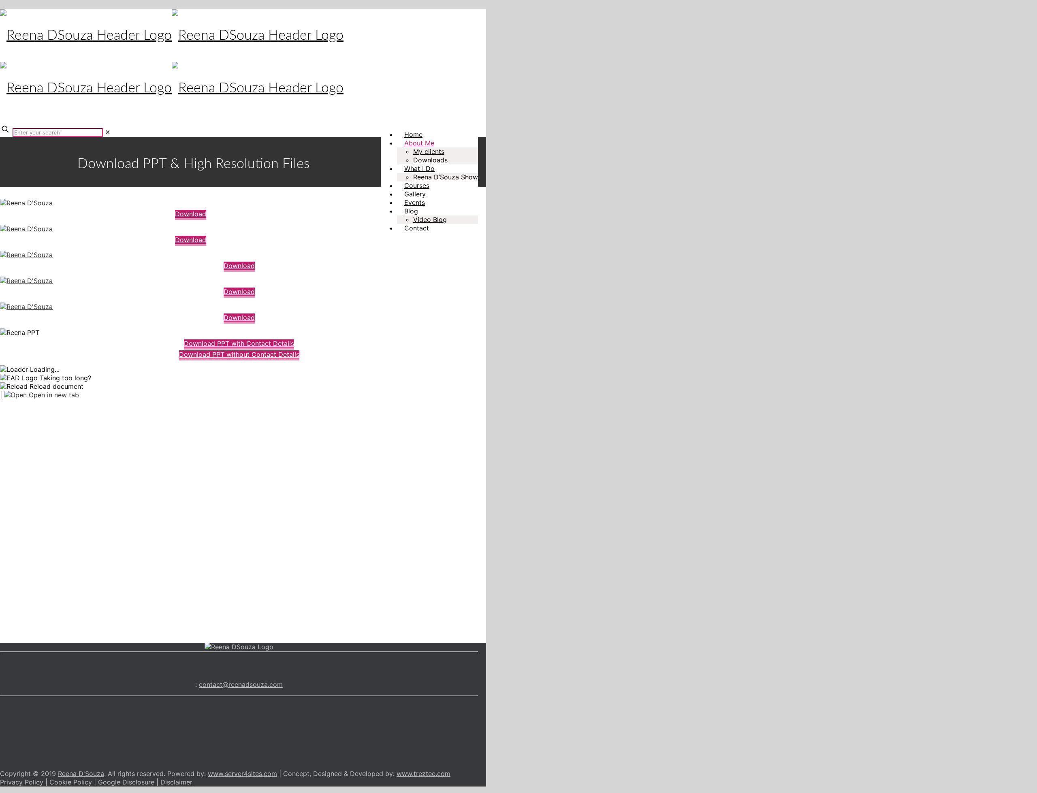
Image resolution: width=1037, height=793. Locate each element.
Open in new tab (53, 395)
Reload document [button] (55, 386)
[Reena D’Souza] (26, 203)
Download (190, 214)
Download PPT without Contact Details (239, 354)
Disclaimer (176, 782)
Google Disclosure (126, 782)
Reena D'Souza (81, 774)
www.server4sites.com (242, 774)
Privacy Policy (21, 782)
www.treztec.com (423, 774)
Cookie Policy (70, 782)
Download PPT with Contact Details (239, 343)
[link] (107, 132)
